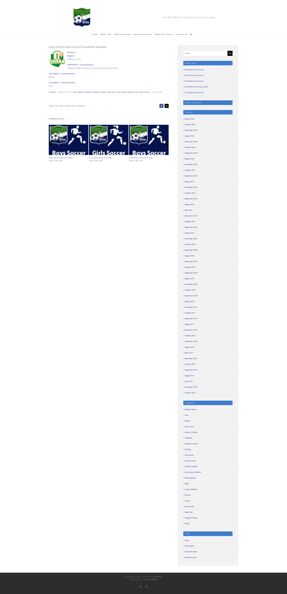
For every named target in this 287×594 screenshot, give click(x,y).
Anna (75, 92)
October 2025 (190, 124)
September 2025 (191, 130)
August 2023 (189, 181)
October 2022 (190, 193)
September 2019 (191, 273)
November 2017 (191, 307)
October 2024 (190, 147)
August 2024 (189, 159)
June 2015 (188, 381)
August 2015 (189, 375)
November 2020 (191, 238)
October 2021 (190, 221)
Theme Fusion (157, 577)
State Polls (189, 512)
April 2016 (189, 353)
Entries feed (189, 546)
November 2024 (191, 141)
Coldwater (88, 92)
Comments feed (191, 551)
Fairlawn (188, 449)
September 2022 (191, 199)
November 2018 (191, 284)
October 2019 (190, 267)
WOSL (187, 523)
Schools (188, 495)
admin (53, 92)
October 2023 (190, 170)
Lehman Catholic (191, 466)
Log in (187, 540)
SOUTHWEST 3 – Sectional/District (62, 82)
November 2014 (191, 387)
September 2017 (191, 318)
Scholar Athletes (191, 489)
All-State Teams (190, 409)
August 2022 (189, 204)
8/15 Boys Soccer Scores (194, 92)
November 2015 (191, 358)
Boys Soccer (189, 426)
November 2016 (191, 330)
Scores (136, 92)
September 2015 (191, 370)
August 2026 (189, 119)
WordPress (154, 579)
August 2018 (189, 301)
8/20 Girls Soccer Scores (100, 158)
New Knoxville (190, 478)
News (187, 483)
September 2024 (191, 153)
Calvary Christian (191, 432)
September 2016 (191, 341)
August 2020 (189, 256)
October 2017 (190, 313)
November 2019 (191, 261)
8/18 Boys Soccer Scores (141, 158)
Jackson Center (190, 461)
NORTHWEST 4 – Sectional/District (80, 65)
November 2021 (191, 216)
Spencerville (144, 92)
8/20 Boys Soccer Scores (61, 158)
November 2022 (191, 187)
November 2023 (191, 164)
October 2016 (190, 335)
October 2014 (190, 393)
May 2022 (188, 210)
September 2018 (191, 296)
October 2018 (190, 290)
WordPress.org (190, 557)
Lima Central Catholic (125, 92)
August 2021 (189, 233)
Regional (70, 56)
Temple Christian (191, 518)
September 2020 (191, 250)
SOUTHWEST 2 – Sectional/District (62, 74)
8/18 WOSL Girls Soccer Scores (197, 87)
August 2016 (189, 347)
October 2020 (190, 244)
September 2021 (191, 227)
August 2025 (189, 136)
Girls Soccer (111, 92)
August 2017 (189, 324)
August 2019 (189, 278)
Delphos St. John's (100, 92)
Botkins (81, 92)
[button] (191, 34)
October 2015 (190, 364)
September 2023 (191, 176)
